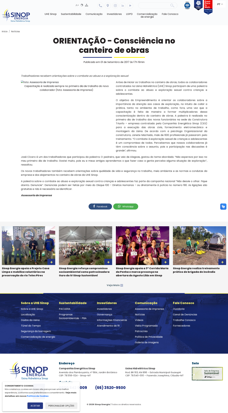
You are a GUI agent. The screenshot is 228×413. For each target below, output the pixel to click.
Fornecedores (181, 325)
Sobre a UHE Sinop (32, 309)
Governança (104, 314)
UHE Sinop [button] (51, 14)
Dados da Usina (30, 320)
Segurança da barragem (36, 331)
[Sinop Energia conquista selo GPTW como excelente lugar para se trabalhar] (207, 7)
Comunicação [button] (94, 14)
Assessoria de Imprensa (149, 309)
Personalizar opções (61, 405)
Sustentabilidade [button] (71, 14)
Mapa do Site (86, 5)
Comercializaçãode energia (147, 15)
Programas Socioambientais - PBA (73, 316)
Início (5, 31)
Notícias (15, 31)
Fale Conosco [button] (170, 14)
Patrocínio (141, 331)
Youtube (130, 5)
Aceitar (35, 405)
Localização (108, 5)
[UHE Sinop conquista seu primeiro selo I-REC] (198, 7)
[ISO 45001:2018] (188, 7)
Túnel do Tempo (31, 325)
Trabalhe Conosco (184, 320)
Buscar (172, 5)
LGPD (129, 14)
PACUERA (64, 309)
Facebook (101, 206)
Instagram (115, 5)
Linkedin (123, 5)
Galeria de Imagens (147, 342)
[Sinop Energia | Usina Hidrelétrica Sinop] (16, 15)
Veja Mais (114, 285)
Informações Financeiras (112, 320)
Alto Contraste (82, 5)
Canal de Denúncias (185, 314)
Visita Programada (146, 325)
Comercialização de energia (38, 337)
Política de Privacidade (149, 337)
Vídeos (139, 320)
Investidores (104, 309)
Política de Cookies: (38, 396)
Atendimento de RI (108, 325)
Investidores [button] (114, 14)
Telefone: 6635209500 (100, 5)
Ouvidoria (178, 309)
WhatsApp (128, 206)
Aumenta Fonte (77, 5)
